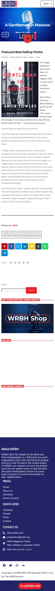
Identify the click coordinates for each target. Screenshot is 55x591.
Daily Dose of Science (24, 393)
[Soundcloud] (23, 565)
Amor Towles (34, 233)
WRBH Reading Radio (31, 237)
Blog (27, 19)
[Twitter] (10, 565)
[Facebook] (4, 565)
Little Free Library (15, 368)
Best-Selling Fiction (22, 417)
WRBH (15, 225)
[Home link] (9, 4)
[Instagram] (17, 565)
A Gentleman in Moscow (14, 233)
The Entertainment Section (26, 405)
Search (4, 285)
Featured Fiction (10, 237)
